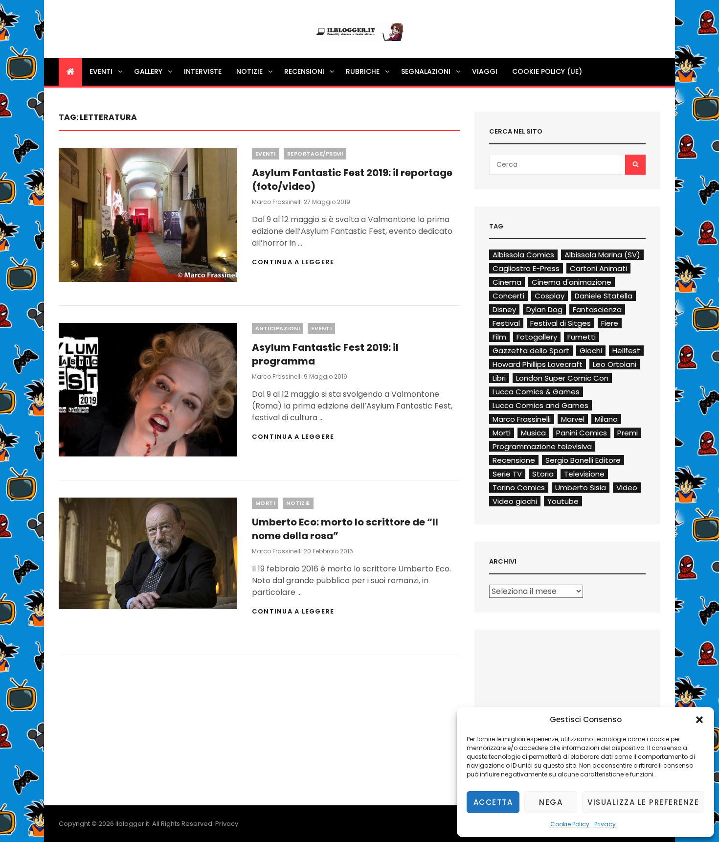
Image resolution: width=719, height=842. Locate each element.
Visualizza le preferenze (643, 802)
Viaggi (484, 71)
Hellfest (626, 350)
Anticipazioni (277, 328)
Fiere (609, 323)
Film (499, 337)
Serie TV (507, 474)
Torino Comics (519, 487)
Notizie (249, 71)
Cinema (507, 282)
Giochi (591, 350)
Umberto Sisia (580, 487)
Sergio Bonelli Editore (583, 460)
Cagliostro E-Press (526, 268)
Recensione (514, 460)
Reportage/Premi (315, 154)
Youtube (563, 501)
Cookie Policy (569, 824)
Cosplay (549, 296)
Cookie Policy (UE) (547, 71)
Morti (265, 503)
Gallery (148, 71)
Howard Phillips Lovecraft (538, 364)
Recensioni (304, 71)
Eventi (101, 71)
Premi (627, 433)
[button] (699, 720)
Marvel (572, 419)
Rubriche (363, 71)
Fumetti (581, 337)
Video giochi (515, 501)
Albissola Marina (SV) (602, 255)
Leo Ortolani (614, 364)
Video (626, 487)
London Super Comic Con (562, 378)
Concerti (508, 296)
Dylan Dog (544, 309)
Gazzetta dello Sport (531, 350)
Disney (504, 309)
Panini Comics (581, 433)
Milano (606, 419)
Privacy (605, 824)
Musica (533, 433)
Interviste (203, 71)
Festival (506, 323)
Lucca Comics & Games (536, 392)
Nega (550, 802)
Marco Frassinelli (277, 202)
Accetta (493, 802)
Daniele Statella (603, 296)
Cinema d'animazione (571, 282)
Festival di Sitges (560, 323)
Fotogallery (537, 337)
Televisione (584, 474)
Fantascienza (597, 309)
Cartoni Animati (598, 268)
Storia (543, 474)
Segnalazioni (425, 71)
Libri (499, 378)
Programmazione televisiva (542, 446)
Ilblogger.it (132, 823)
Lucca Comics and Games (540, 405)
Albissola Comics (523, 255)
